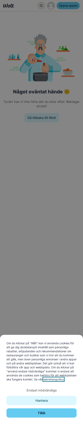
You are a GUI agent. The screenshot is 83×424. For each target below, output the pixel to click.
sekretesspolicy (53, 379)
